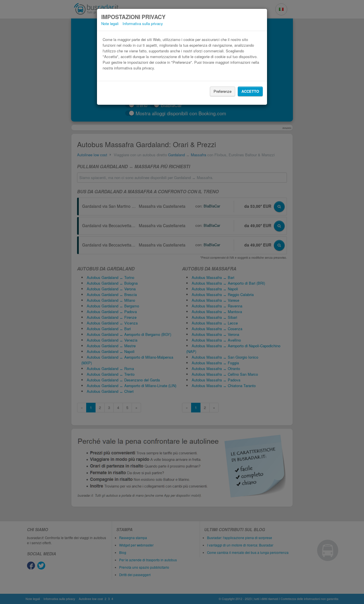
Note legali (110, 23)
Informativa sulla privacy (143, 23)
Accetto (250, 91)
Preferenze (222, 91)
